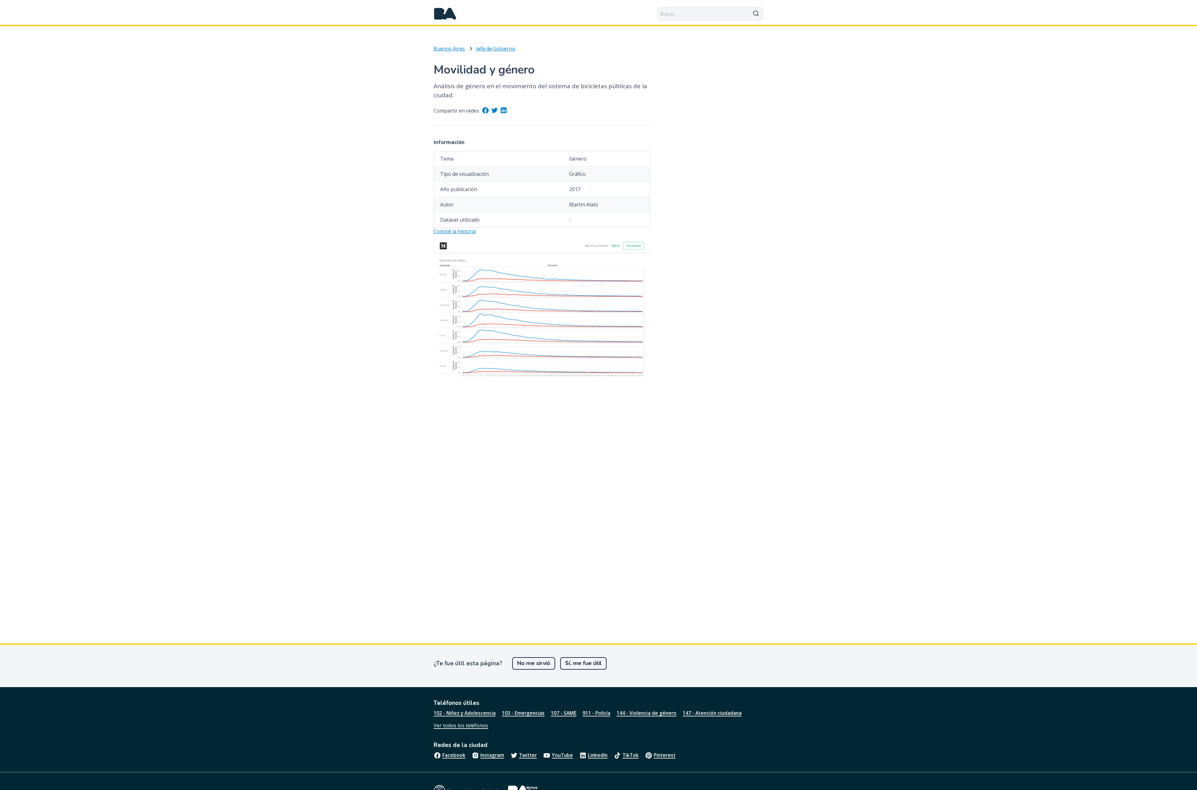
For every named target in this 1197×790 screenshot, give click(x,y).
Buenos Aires (449, 48)
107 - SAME (563, 713)
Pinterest (664, 755)
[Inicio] (445, 14)
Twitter (528, 755)
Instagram (492, 755)
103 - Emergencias (523, 713)
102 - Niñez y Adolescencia (465, 713)
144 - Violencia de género (646, 713)
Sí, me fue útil (583, 663)
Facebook (453, 755)
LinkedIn (598, 755)
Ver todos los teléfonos (461, 725)
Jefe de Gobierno (495, 48)
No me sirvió (533, 663)
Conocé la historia (455, 231)
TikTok (631, 755)
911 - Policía (596, 713)
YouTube (562, 755)
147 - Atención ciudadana (712, 713)
